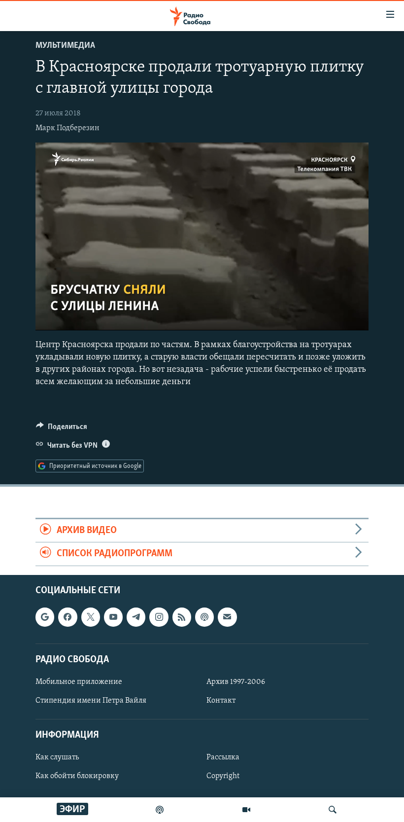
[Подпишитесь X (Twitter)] (90, 617)
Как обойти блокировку (77, 776)
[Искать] (332, 809)
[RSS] (181, 617)
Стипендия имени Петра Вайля (90, 701)
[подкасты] (159, 809)
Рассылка (222, 757)
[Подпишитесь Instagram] (158, 617)
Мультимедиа (65, 45)
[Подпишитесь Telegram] (136, 617)
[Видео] (246, 809)
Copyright (222, 776)
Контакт (221, 701)
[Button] (61, 429)
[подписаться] (227, 617)
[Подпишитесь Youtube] (113, 617)
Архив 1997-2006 (235, 681)
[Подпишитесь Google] (44, 617)
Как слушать (57, 757)
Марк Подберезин (67, 128)
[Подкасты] (204, 617)
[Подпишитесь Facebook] (67, 617)
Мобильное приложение (78, 681)
